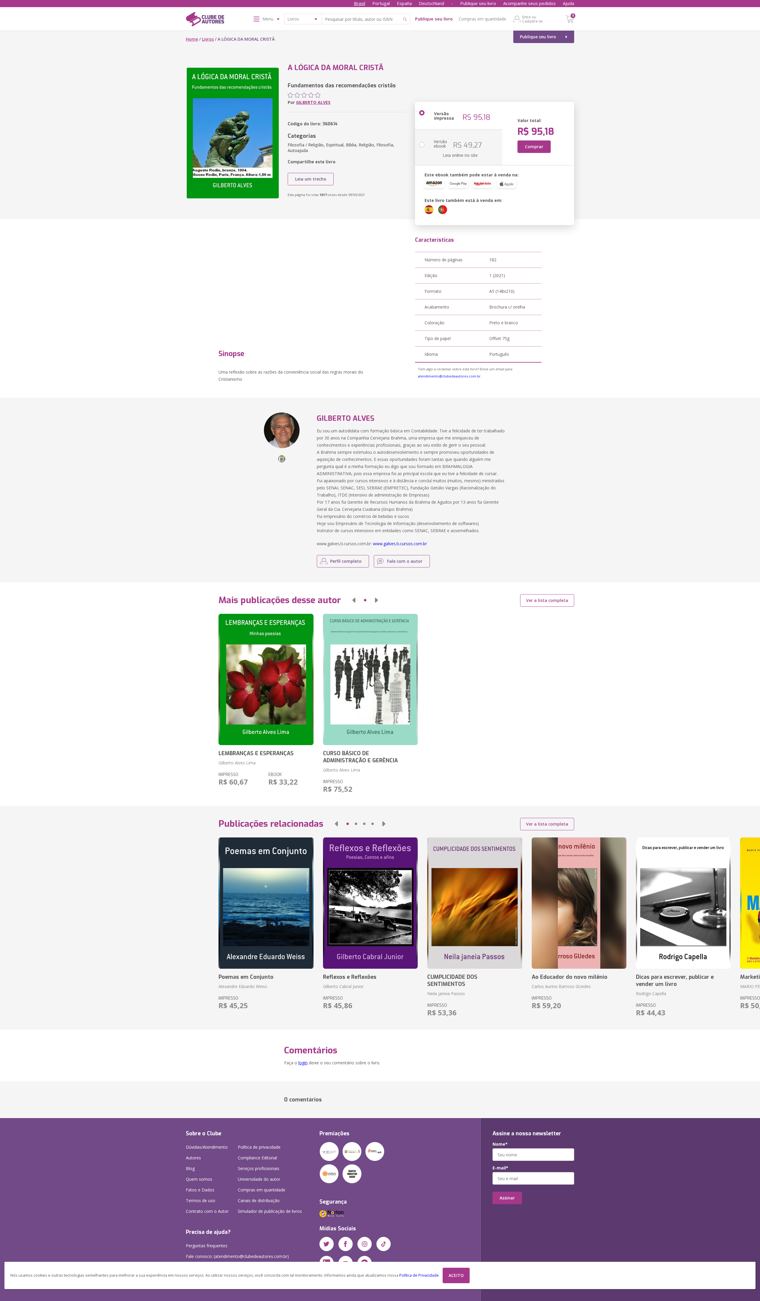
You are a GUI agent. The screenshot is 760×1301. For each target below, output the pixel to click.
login (303, 1063)
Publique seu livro (478, 3)
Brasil (359, 3)
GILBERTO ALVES (313, 102)
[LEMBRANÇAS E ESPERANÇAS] (265, 679)
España (404, 3)
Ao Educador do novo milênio (569, 977)
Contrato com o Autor (207, 1211)
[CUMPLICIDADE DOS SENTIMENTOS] (474, 903)
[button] (354, 600)
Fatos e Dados (200, 1190)
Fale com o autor (404, 561)
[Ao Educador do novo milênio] (579, 903)
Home (192, 39)
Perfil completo (346, 561)
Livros (208, 39)
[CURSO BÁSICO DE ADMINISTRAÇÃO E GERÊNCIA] (370, 679)
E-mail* (500, 1168)
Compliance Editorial (257, 1158)
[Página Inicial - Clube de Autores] (205, 20)
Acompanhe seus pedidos (529, 3)
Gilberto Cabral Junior (343, 986)
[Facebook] (345, 1244)
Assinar (507, 1198)
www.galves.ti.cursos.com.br (400, 543)
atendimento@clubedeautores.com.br (449, 376)
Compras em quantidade (482, 19)
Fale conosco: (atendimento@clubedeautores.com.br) (237, 1256)
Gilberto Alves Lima (237, 763)
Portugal (381, 3)
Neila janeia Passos (446, 993)
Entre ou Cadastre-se (532, 19)
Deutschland (431, 3)
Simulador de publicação (270, 1211)
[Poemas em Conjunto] (265, 903)
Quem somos (199, 1179)
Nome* (500, 1144)
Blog (190, 1168)
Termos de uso (200, 1200)
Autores (193, 1158)
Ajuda (568, 3)
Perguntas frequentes (206, 1245)
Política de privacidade (259, 1147)
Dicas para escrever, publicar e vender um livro (675, 980)
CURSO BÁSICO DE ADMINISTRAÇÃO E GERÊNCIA (360, 757)
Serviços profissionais (258, 1168)
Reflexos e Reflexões (349, 977)
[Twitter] (326, 1244)
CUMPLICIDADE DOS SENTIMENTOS (452, 980)
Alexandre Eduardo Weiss (242, 986)
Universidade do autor (259, 1179)
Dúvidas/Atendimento (207, 1147)
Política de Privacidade (419, 1275)
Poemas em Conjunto (245, 977)
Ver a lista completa (547, 600)
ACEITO (456, 1275)
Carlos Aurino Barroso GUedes (561, 986)
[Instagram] (364, 1244)
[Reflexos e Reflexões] (370, 903)
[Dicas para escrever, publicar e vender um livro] (683, 903)
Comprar (534, 146)
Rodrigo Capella (651, 993)
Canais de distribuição (259, 1200)
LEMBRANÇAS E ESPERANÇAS (256, 753)
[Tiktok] (383, 1244)
